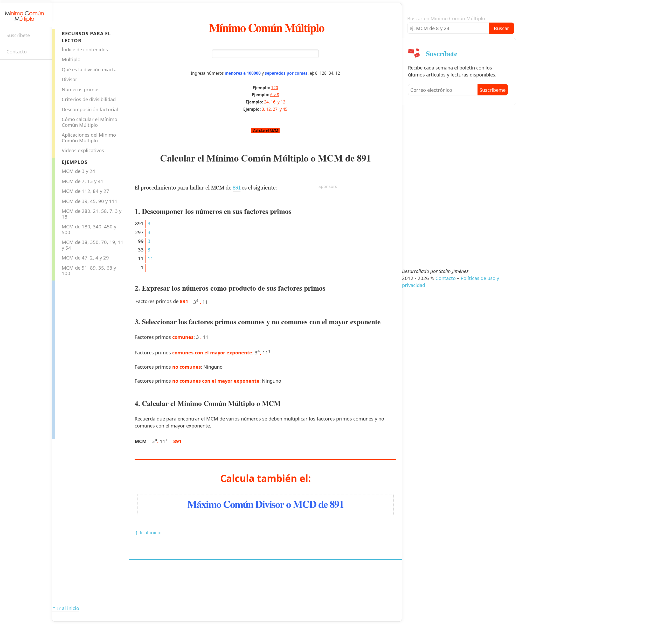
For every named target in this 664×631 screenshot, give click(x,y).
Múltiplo (71, 59)
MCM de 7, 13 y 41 (82, 181)
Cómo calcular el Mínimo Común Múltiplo (89, 122)
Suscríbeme (493, 90)
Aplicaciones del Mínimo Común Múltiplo (89, 137)
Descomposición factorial (90, 109)
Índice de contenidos (85, 49)
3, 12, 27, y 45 (274, 109)
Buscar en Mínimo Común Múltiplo (446, 18)
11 (150, 258)
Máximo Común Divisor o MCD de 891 (265, 503)
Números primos (81, 89)
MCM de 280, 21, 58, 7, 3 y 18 (91, 214)
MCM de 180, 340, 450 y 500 (89, 229)
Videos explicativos (83, 150)
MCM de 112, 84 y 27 (85, 191)
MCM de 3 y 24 (78, 171)
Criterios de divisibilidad (89, 99)
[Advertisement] (75, 358)
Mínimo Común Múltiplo (266, 27)
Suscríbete (18, 35)
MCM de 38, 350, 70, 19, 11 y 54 (92, 245)
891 (364, 158)
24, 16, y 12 (274, 102)
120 (274, 87)
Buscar (501, 28)
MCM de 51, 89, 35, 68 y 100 (89, 270)
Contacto (16, 51)
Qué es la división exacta (89, 69)
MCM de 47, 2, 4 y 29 (85, 257)
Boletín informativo (9, 69)
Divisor (69, 79)
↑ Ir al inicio (148, 532)
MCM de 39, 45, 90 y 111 (89, 201)
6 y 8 (274, 94)
